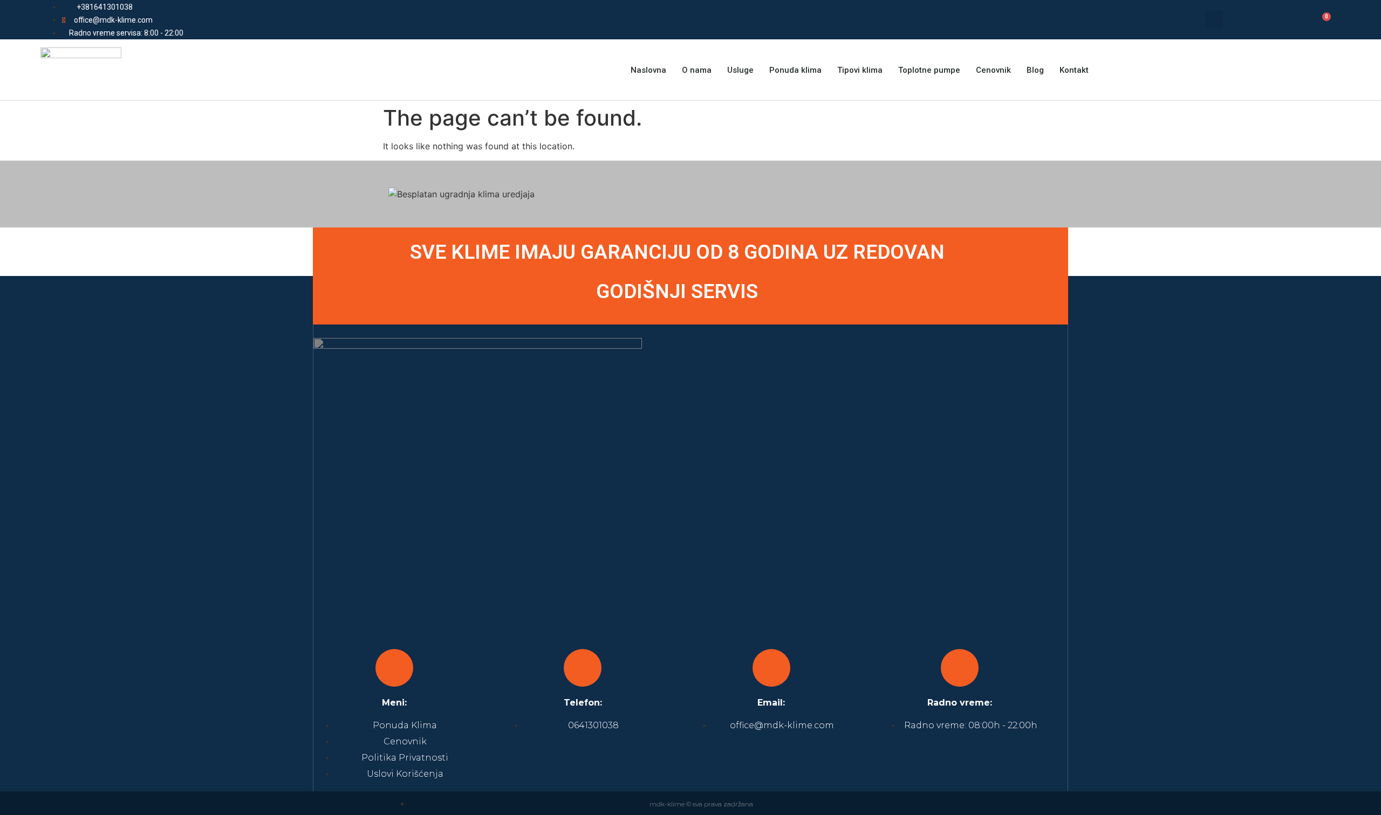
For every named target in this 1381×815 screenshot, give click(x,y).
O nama (697, 70)
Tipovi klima (860, 70)
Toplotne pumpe (929, 70)
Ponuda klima (795, 70)
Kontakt (1074, 70)
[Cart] (1320, 21)
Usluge (740, 70)
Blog (1035, 70)
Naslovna (648, 70)
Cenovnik (993, 70)
